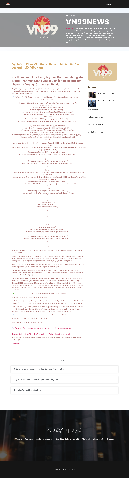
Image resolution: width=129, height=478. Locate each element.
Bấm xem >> (16, 344)
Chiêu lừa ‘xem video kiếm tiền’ (27, 390)
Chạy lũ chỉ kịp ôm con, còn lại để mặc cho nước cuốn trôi (39, 369)
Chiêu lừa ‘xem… (93, 110)
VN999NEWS (71, 470)
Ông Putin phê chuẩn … (106, 93)
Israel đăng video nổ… (95, 132)
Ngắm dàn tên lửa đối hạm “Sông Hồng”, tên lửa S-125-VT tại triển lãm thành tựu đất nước (41, 334)
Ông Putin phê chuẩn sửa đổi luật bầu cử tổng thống (37, 379)
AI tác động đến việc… (95, 117)
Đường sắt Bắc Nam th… (96, 125)
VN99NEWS (107, 4)
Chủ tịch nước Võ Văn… (106, 101)
